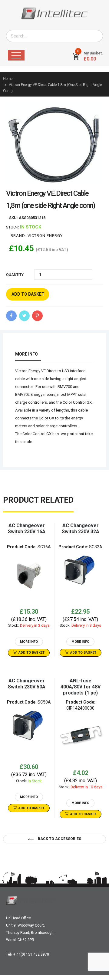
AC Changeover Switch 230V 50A (26, 684)
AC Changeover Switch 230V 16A (26, 528)
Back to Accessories (59, 839)
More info (26, 354)
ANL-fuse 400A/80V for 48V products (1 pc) (81, 687)
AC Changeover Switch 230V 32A (80, 528)
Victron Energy (45, 235)
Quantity (15, 275)
